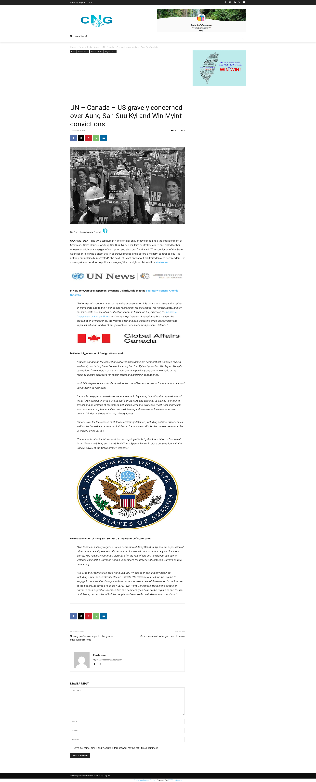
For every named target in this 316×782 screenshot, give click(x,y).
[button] (242, 38)
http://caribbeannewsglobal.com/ (107, 660)
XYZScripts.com (175, 780)
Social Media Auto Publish (145, 780)
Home (73, 47)
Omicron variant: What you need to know (162, 636)
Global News (93, 47)
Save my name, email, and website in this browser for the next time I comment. (116, 747)
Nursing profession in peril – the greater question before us (92, 638)
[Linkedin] (235, 2)
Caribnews (99, 655)
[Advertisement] (127, 79)
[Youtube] (244, 2)
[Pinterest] (88, 138)
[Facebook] (226, 2)
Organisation (110, 52)
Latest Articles (97, 52)
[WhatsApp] (96, 138)
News (81, 47)
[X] (239, 2)
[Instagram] (230, 2)
